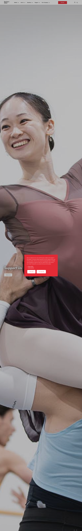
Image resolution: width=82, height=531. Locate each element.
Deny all (31, 271)
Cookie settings (31, 267)
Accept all (41, 271)
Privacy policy (30, 266)
